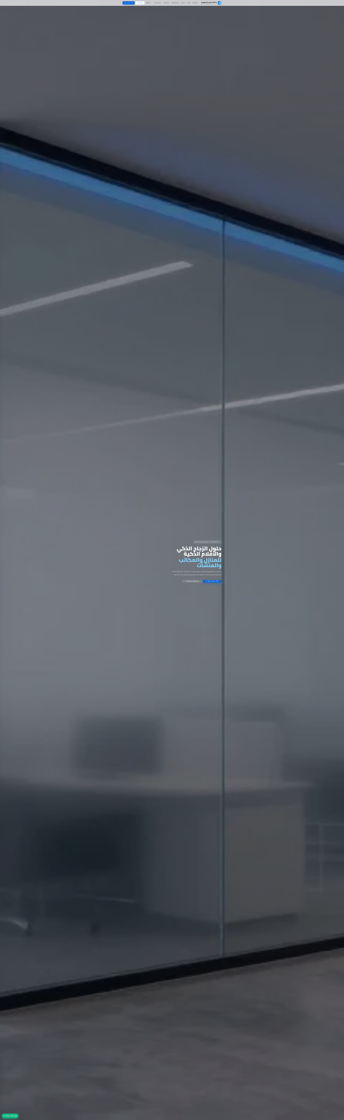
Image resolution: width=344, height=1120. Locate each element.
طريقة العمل (175, 2)
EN (147, 2)
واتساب (139, 2)
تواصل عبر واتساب (191, 581)
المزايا (188, 2)
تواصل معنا (158, 2)
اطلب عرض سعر (128, 2)
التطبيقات (166, 2)
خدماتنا (183, 2)
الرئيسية (195, 2)
